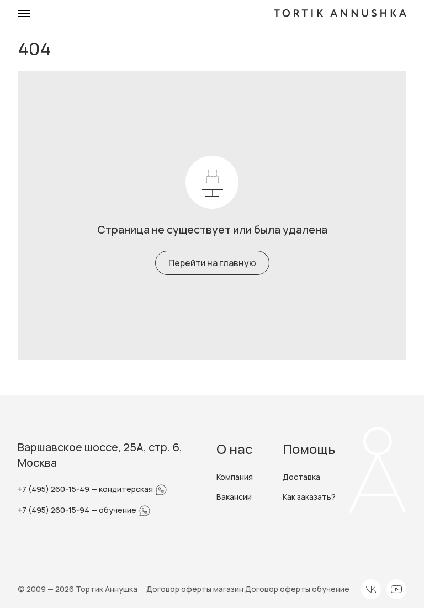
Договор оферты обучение (297, 589)
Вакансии (234, 496)
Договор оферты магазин (195, 589)
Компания (234, 477)
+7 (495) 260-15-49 (54, 489)
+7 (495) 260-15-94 (54, 510)
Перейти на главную (212, 263)
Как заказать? (309, 496)
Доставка (301, 477)
